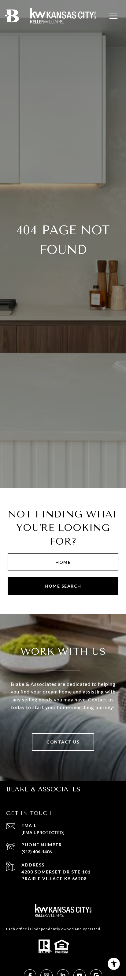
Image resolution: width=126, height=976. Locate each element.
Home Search (63, 586)
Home (63, 562)
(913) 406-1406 (36, 851)
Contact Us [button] (63, 741)
